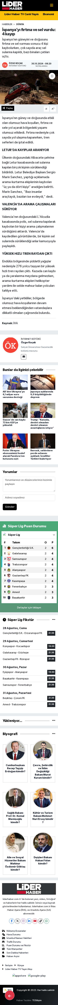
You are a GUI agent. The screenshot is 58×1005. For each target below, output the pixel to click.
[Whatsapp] (46, 921)
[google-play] (36, 976)
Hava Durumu (13, 934)
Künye (21, 965)
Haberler (7, 24)
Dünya (20, 24)
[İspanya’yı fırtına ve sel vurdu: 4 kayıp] (29, 87)
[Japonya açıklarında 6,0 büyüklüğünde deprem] (42, 382)
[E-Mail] (23, 357)
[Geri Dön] (10, 995)
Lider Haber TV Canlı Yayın (21, 14)
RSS (9, 990)
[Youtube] (35, 921)
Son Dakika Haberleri (17, 953)
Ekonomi (48, 14)
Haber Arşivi (13, 956)
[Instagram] (23, 921)
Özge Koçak (28, 342)
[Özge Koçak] (10, 345)
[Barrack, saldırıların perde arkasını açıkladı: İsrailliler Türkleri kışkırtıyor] (42, 441)
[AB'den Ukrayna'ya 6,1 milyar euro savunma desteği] (15, 382)
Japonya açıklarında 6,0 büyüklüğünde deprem (41, 394)
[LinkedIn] (29, 921)
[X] (17, 921)
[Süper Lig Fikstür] (53, 619)
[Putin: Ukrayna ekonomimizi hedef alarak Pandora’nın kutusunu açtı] (15, 441)
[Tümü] (53, 720)
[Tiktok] (40, 921)
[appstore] (19, 976)
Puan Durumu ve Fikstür (19, 945)
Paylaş (9, 108)
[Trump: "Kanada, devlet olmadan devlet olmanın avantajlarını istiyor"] (42, 410)
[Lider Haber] (12, 5)
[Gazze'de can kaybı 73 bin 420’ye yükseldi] (15, 410)
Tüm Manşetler (14, 949)
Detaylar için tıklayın (29, 607)
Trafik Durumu (14, 942)
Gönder (10, 507)
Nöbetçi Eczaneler (16, 931)
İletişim (9, 965)
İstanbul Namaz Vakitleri (19, 938)
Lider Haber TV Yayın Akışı (18, 969)
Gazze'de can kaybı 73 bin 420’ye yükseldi (14, 423)
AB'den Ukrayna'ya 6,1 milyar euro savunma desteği (14, 394)
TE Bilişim (37, 1000)
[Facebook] (11, 921)
